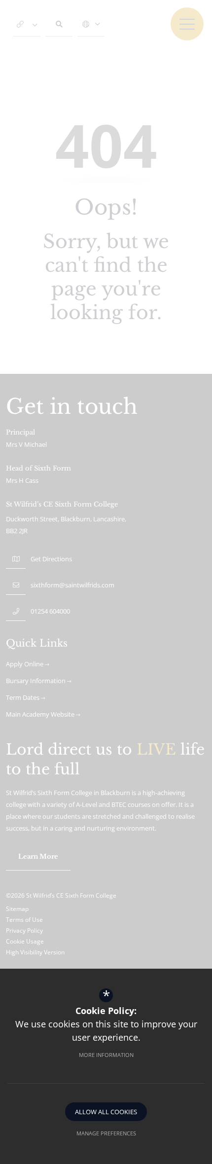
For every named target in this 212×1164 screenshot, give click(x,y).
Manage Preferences (106, 1133)
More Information (106, 1054)
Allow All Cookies (106, 1111)
